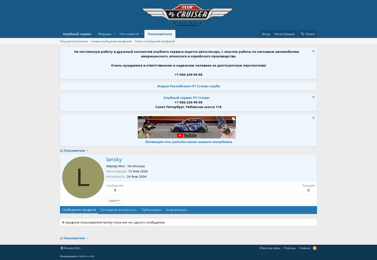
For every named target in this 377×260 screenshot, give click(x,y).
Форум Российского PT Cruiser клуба (188, 86)
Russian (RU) (72, 248)
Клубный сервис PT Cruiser (187, 97)
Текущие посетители (74, 41)
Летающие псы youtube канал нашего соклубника (188, 141)
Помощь (290, 248)
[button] (114, 34)
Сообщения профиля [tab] (79, 209)
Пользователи (160, 34)
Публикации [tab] (151, 209)
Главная (304, 248)
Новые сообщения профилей (111, 41)
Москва (139, 166)
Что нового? (129, 34)
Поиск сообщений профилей (155, 41)
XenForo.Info (86, 256)
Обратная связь (270, 248)
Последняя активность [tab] (118, 209)
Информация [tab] (176, 209)
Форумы (104, 34)
